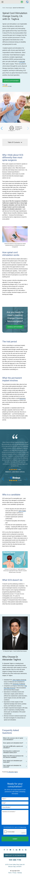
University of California (19, 684)
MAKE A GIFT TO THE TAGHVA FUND (15, 855)
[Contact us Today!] (22, 2)
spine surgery (22, 510)
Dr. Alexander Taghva (12, 771)
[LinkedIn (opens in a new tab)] (16, 850)
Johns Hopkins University (19, 680)
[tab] (15, 738)
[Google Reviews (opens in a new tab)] (26, 850)
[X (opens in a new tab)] (13, 850)
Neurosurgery (9, 7)
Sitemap (19, 872)
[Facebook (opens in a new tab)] (4, 850)
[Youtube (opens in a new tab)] (10, 850)
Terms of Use (23, 827)
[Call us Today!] (27, 2)
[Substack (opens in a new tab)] (19, 850)
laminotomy (22, 398)
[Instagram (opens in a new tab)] (7, 850)
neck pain (22, 61)
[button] (2, 128)
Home (3, 7)
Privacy (14, 872)
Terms (10, 872)
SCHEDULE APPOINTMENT (11, 80)
